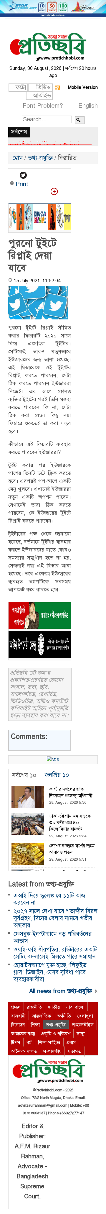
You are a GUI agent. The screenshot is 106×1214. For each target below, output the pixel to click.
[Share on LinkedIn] (43, 175)
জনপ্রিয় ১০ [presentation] (57, 775)
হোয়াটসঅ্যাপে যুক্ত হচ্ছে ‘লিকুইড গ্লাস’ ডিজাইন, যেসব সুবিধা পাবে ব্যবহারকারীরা (50, 972)
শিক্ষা (35, 1025)
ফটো (21, 87)
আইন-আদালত (24, 1051)
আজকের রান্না (23, 1034)
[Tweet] (23, 175)
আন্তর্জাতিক (41, 1016)
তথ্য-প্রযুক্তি (40, 158)
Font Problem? (43, 105)
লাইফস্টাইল (83, 1025)
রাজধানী (18, 1016)
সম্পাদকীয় (52, 1051)
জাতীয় (54, 1007)
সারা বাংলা (75, 1007)
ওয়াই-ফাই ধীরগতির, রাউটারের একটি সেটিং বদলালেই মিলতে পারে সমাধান (55, 953)
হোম (18, 158)
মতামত (74, 1051)
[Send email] (53, 175)
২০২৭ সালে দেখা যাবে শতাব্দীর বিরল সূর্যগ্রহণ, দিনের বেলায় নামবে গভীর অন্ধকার (55, 918)
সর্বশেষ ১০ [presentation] (24, 775)
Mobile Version (83, 87)
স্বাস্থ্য (81, 1034)
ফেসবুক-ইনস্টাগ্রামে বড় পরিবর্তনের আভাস (53, 937)
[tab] (24, 775)
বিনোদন (18, 1025)
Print (21, 184)
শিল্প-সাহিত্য (49, 1043)
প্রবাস (71, 1043)
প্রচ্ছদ (16, 1007)
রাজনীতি (34, 1007)
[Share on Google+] (33, 175)
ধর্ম (29, 1043)
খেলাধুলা (85, 1016)
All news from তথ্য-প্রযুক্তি (61, 991)
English (88, 105)
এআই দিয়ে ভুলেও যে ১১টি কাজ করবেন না (49, 899)
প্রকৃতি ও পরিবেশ (55, 1034)
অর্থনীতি (64, 1016)
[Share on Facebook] (13, 175)
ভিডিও (43, 87)
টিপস (15, 1043)
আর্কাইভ (42, 95)
